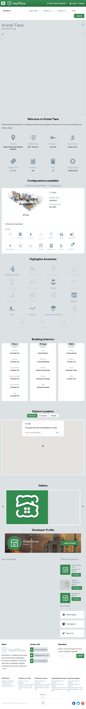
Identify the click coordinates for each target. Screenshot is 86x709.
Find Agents (71, 624)
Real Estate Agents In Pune (75, 687)
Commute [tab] (43, 415)
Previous (4, 507)
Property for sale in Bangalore (23, 681)
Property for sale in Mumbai (26, 684)
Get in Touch (69, 543)
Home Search (71, 614)
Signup (81, 3)
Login (73, 3)
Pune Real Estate (6, 684)
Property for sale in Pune (25, 686)
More (74, 11)
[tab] (32, 415)
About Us (69, 633)
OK (57, 432)
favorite (83, 25)
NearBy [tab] (54, 415)
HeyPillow (16, 3)
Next (82, 507)
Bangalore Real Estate (8, 681)
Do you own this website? (33, 432)
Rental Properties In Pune (42, 686)
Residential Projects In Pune (59, 687)
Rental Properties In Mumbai (43, 684)
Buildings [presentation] (32, 415)
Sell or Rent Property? (56, 3)
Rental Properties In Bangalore (40, 681)
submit (80, 655)
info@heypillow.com (41, 655)
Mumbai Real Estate (7, 682)
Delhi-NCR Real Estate (8, 686)
